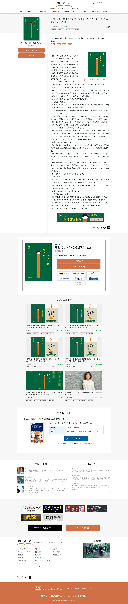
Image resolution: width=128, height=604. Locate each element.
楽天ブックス (79, 273)
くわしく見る (77, 267)
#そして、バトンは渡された (47, 333)
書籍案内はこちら (45, 528)
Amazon (64, 273)
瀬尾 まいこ (61, 29)
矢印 (65, 495)
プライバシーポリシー (25, 552)
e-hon (79, 278)
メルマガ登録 (83, 527)
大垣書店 (79, 283)
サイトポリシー (23, 549)
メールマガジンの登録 (82, 443)
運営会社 (21, 555)
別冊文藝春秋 (57, 555)
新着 (21, 11)
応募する (72, 438)
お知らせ (21, 558)
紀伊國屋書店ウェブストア (64, 278)
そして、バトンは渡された (73, 29)
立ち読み (77, 261)
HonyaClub (93, 278)
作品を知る (43, 11)
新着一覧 (37, 549)
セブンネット (93, 273)
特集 (85, 11)
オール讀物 (56, 552)
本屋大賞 (54, 29)
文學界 (55, 549)
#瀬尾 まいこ (36, 333)
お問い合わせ (22, 560)
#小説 (108, 27)
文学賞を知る (55, 11)
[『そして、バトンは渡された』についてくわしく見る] (31, 28)
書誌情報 (105, 11)
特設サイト (95, 11)
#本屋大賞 (28, 333)
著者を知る (31, 11)
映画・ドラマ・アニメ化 (71, 11)
